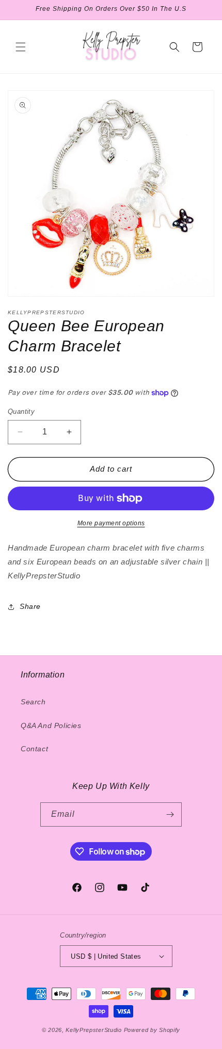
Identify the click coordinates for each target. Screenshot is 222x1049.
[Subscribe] (169, 814)
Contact (34, 749)
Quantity (21, 411)
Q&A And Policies (51, 725)
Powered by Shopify (152, 1030)
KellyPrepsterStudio (93, 1030)
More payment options (111, 523)
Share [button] (30, 606)
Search (33, 702)
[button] (20, 47)
